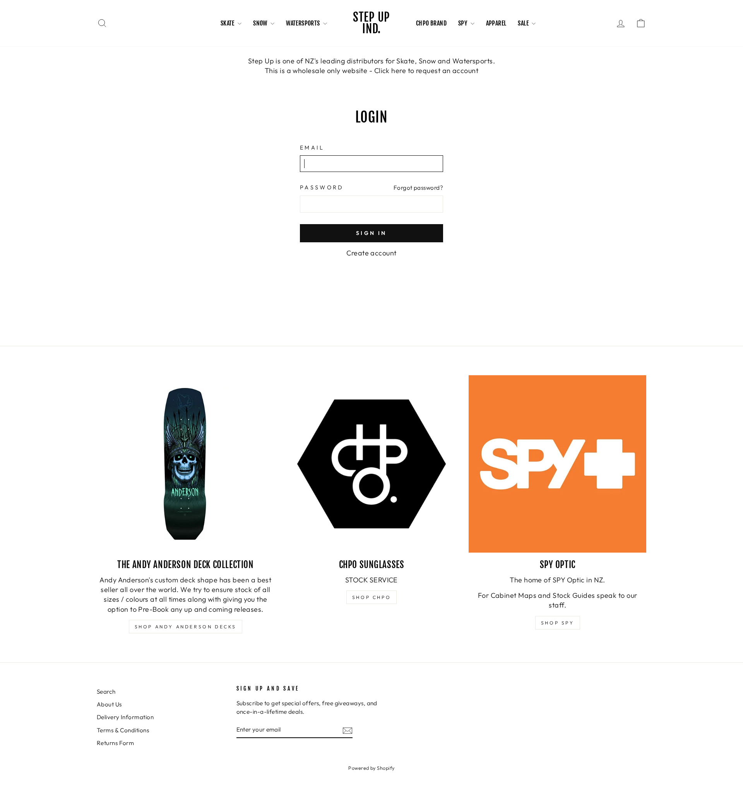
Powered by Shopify (371, 768)
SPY (463, 23)
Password (322, 187)
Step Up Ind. (371, 23)
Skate (228, 23)
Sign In (371, 233)
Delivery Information (125, 717)
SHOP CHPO (371, 597)
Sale (524, 23)
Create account (371, 252)
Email (312, 147)
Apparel (496, 23)
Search (106, 691)
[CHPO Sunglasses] (372, 464)
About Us (109, 704)
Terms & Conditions (123, 730)
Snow (261, 23)
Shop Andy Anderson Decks (185, 627)
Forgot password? (418, 187)
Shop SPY (557, 623)
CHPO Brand (431, 23)
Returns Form (115, 743)
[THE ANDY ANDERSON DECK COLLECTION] (185, 464)
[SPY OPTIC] (557, 464)
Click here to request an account (426, 70)
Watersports (303, 23)
